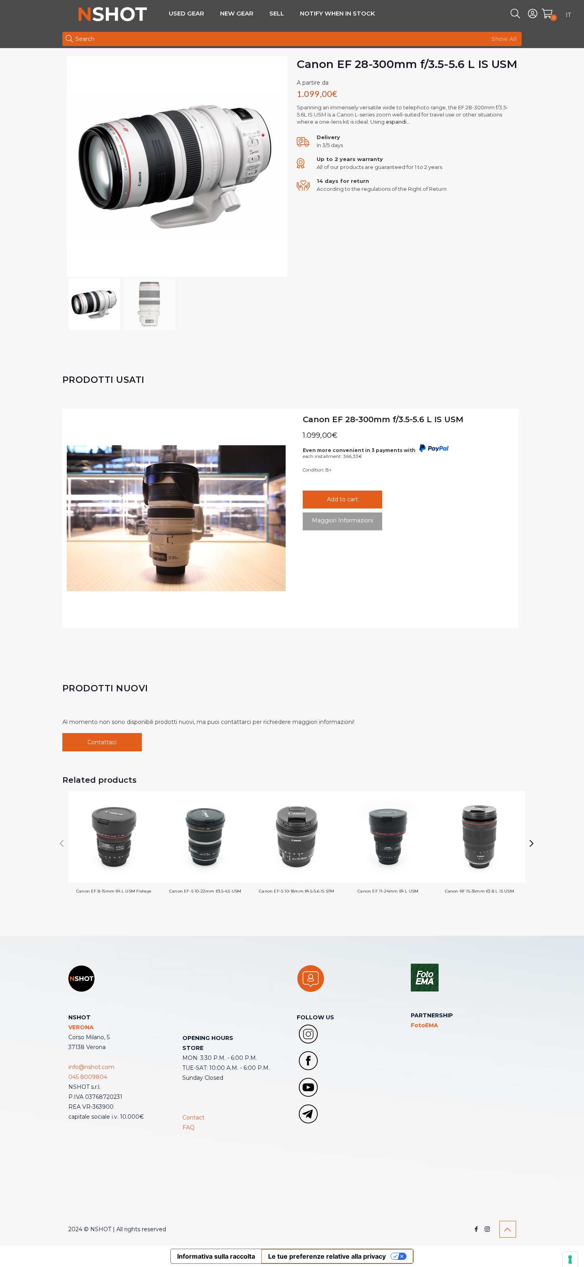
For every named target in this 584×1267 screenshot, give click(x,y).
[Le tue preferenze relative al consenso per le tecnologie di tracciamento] (570, 1259)
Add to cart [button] (342, 499)
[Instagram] (487, 1229)
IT (568, 15)
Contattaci (101, 742)
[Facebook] (476, 1229)
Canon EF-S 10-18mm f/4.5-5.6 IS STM (296, 891)
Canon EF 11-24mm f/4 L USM (388, 891)
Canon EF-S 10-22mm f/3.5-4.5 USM (205, 891)
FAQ (188, 1127)
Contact (193, 1117)
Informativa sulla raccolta (216, 1256)
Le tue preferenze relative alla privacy (327, 1256)
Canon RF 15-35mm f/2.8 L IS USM (479, 891)
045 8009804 (87, 1077)
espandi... (398, 121)
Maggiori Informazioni (342, 520)
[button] (531, 843)
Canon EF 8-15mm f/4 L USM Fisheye (114, 891)
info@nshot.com (91, 1067)
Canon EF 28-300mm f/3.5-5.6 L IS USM (383, 419)
